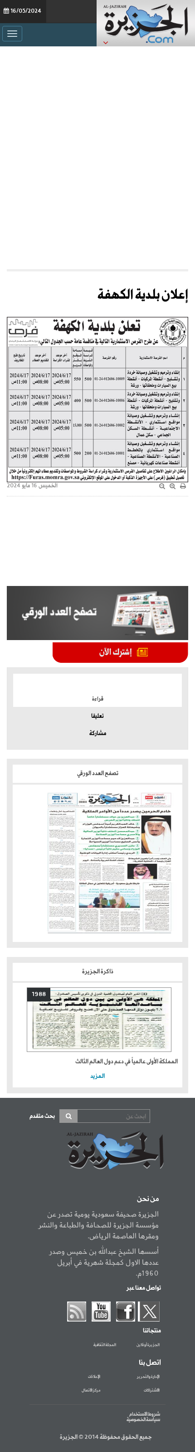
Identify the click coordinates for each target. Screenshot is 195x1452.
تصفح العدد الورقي (97, 773)
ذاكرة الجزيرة (97, 972)
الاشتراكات (152, 1390)
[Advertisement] (97, 157)
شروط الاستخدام (144, 1414)
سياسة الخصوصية (143, 1419)
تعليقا (97, 716)
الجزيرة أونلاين (148, 1345)
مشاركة (97, 733)
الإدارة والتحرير (148, 1377)
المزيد (97, 1076)
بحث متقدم (42, 1116)
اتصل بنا (150, 1363)
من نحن (148, 1199)
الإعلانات (94, 1377)
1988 (39, 994)
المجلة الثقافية (104, 1345)
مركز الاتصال (91, 1390)
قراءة (97, 699)
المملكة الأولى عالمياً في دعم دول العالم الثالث (126, 1062)
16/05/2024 (26, 11)
